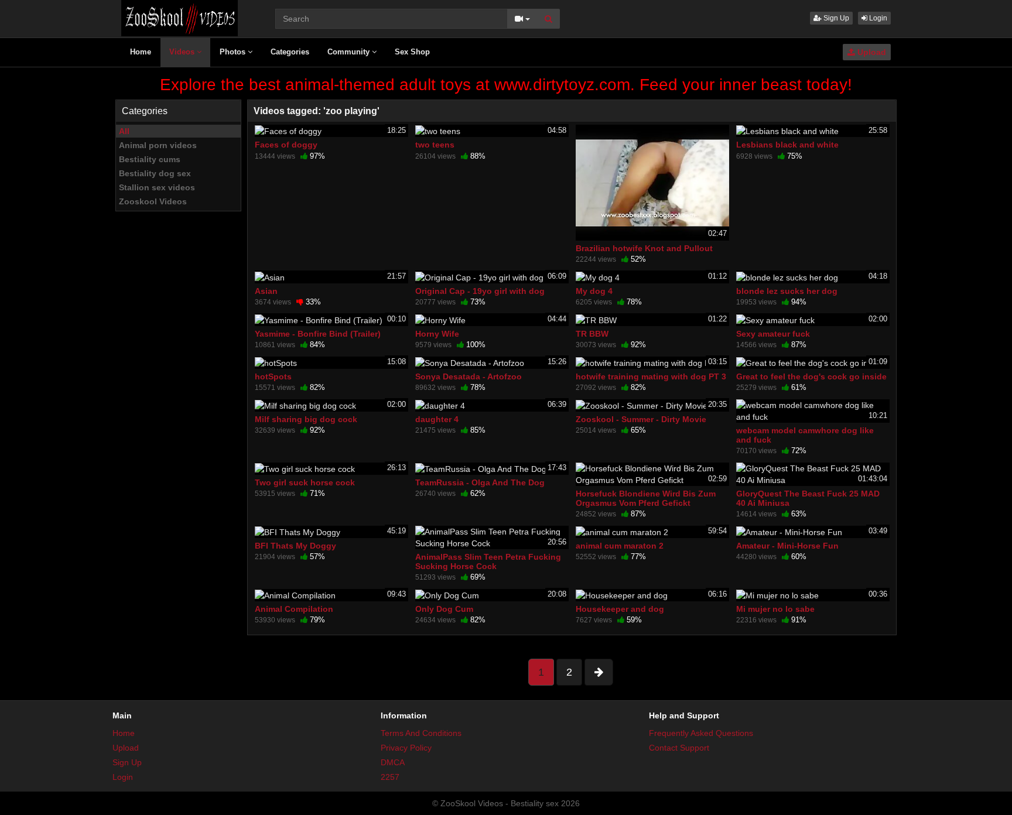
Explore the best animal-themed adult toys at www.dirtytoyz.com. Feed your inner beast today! (506, 85)
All (124, 131)
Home (140, 51)
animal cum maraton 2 (620, 545)
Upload (870, 52)
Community (349, 51)
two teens (434, 144)
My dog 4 (594, 291)
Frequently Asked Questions (701, 733)
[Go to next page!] (598, 672)
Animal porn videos (158, 145)
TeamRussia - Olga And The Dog (480, 482)
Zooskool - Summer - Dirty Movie (641, 419)
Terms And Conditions (421, 733)
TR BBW (592, 333)
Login (877, 18)
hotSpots (273, 376)
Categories (290, 51)
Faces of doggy (286, 144)
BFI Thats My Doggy (295, 545)
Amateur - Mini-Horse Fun (787, 545)
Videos (183, 51)
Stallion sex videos (157, 187)
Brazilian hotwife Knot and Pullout (644, 248)
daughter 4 (437, 419)
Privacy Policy (406, 747)
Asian (266, 291)
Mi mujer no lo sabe (775, 609)
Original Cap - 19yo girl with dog (480, 291)
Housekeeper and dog (620, 609)
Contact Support (679, 747)
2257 (390, 777)
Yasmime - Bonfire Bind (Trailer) (318, 333)
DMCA (393, 762)
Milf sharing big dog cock (306, 419)
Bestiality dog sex (155, 173)
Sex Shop (412, 51)
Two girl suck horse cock (305, 482)
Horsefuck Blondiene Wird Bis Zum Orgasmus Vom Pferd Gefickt (646, 498)
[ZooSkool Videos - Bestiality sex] (179, 17)
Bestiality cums (149, 159)
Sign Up (835, 18)
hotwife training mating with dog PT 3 (651, 376)
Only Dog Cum (444, 609)
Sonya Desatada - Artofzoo (468, 376)
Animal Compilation (294, 609)
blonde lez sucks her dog (786, 291)
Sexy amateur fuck (773, 333)
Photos (234, 51)
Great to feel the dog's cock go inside (811, 376)
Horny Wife (437, 333)
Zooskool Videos (153, 201)
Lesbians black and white (787, 144)
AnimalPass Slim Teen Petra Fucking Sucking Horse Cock (488, 561)
